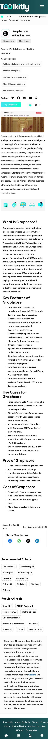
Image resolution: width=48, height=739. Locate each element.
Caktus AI (7, 584)
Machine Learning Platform (15, 77)
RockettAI (7, 629)
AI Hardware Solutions (13, 90)
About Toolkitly (22, 722)
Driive (20, 629)
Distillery (35, 584)
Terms (35, 722)
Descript (7, 578)
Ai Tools (19, 730)
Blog (43, 726)
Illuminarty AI (27, 566)
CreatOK (7, 606)
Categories (31, 730)
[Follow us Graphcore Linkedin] (24, 98)
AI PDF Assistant (25, 606)
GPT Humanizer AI (12, 617)
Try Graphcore (10, 104)
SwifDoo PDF (35, 629)
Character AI (9, 566)
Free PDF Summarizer (13, 623)
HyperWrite (22, 578)
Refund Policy (19, 726)
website (32, 674)
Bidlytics (21, 584)
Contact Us (33, 726)
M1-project (8, 572)
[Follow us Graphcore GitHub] (36, 98)
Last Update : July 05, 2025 (35, 527)
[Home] (6, 735)
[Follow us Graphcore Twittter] (12, 98)
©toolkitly (8, 722)
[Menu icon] (42, 6)
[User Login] (42, 735)
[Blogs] (30, 735)
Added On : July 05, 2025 (11, 527)
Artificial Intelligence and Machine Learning (21, 64)
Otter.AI (7, 590)
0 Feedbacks (24, 41)
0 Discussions (8, 41)
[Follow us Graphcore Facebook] (18, 98)
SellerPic (33, 623)
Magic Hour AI (9, 611)
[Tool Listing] (18, 735)
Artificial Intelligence (11, 70)
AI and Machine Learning (14, 84)
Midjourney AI (25, 572)
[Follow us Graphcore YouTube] (30, 98)
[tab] (5, 205)
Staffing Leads (29, 611)
